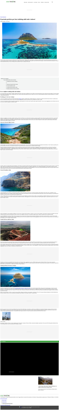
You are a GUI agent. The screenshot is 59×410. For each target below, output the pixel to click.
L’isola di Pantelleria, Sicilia (11, 85)
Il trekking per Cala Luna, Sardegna (12, 81)
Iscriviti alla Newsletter (3, 398)
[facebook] (2, 405)
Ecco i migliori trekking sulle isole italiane (10, 79)
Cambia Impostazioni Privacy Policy (7, 403)
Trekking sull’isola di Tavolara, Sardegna (13, 88)
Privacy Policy (4, 400)
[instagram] (7, 405)
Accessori (35, 2)
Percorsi (25, 2)
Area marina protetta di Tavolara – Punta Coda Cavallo (22, 288)
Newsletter (46, 2)
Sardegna (20, 98)
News (39, 2)
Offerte (42, 2)
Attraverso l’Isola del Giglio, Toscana (12, 84)
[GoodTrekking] (10, 2)
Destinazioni (30, 2)
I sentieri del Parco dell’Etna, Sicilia (12, 87)
